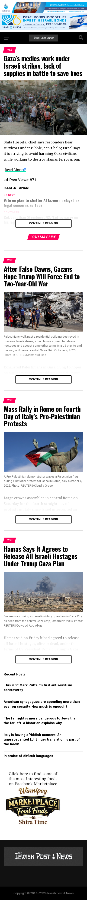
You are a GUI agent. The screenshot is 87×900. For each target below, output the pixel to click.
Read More (14, 169)
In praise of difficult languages (28, 756)
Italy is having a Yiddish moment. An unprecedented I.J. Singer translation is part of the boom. (42, 739)
